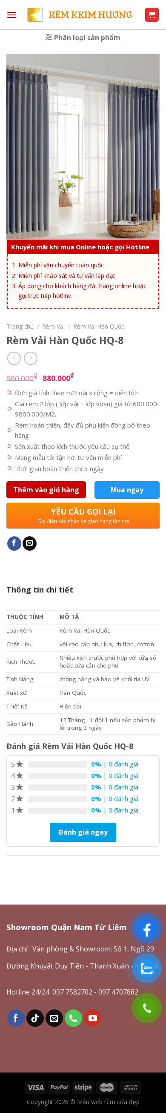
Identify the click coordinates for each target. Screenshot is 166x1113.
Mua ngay (127, 489)
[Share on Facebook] (14, 543)
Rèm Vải (54, 326)
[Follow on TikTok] (35, 1018)
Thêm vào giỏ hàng (46, 489)
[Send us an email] (54, 1018)
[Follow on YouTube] (92, 1018)
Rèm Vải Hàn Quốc (99, 326)
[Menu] (11, 14)
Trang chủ (20, 326)
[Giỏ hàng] (152, 15)
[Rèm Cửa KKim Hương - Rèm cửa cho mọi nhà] (80, 15)
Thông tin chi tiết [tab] (39, 589)
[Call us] (73, 1018)
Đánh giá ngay (83, 832)
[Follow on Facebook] (16, 1018)
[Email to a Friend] (30, 543)
